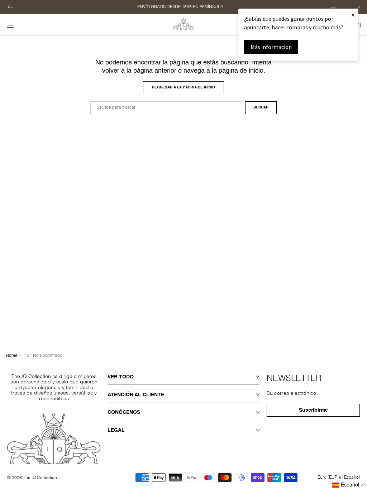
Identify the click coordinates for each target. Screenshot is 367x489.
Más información (271, 46)
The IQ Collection (40, 478)
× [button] (353, 14)
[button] (10, 7)
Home (12, 356)
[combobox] (166, 107)
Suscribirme (313, 410)
